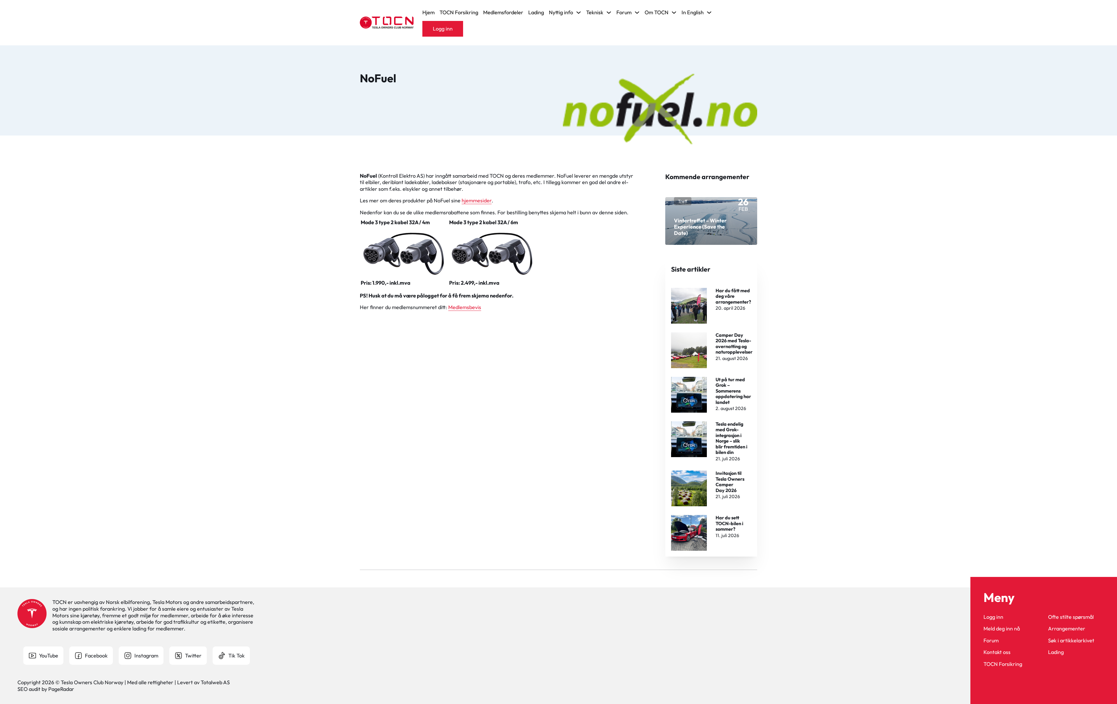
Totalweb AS (215, 682)
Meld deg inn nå (1001, 628)
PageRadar (61, 689)
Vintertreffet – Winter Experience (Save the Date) (700, 226)
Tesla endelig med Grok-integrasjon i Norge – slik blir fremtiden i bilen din (731, 438)
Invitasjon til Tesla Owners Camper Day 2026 (730, 481)
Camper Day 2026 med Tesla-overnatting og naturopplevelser (734, 343)
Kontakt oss (997, 652)
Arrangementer (1066, 628)
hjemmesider (477, 200)
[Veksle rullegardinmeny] (578, 12)
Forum (991, 640)
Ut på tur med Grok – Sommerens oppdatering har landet (733, 391)
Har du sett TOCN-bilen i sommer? (729, 523)
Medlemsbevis (464, 307)
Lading (536, 12)
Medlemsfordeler (503, 12)
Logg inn (443, 28)
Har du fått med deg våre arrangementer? (733, 296)
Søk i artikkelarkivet (1071, 640)
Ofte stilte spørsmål (1071, 617)
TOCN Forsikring (459, 12)
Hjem (428, 12)
